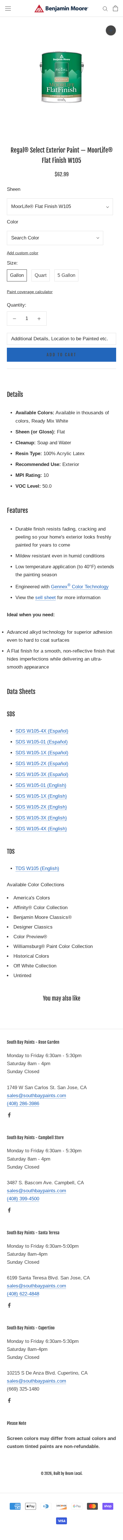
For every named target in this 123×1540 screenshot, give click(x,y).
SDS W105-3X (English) (41, 818)
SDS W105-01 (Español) (41, 742)
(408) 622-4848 (23, 1294)
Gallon (17, 275)
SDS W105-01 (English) (40, 785)
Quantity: (16, 305)
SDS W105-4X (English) (41, 828)
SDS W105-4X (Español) (41, 731)
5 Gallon (66, 275)
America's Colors (31, 898)
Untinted (22, 975)
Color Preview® (30, 936)
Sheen (13, 189)
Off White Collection (34, 966)
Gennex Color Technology (80, 586)
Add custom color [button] (22, 253)
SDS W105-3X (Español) (41, 774)
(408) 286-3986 (23, 1103)
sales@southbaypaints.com (36, 1095)
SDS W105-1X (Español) (41, 752)
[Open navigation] (8, 8)
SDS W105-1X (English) (41, 796)
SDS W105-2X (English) (41, 807)
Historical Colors (31, 956)
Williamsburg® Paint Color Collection (53, 946)
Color (12, 222)
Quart (41, 275)
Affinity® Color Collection (40, 907)
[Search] (105, 8)
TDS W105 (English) (37, 868)
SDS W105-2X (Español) (41, 763)
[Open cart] (115, 8)
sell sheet (45, 597)
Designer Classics (33, 927)
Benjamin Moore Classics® (42, 917)
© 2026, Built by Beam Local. (61, 1473)
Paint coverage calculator (30, 292)
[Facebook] (9, 1115)
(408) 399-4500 (23, 1198)
